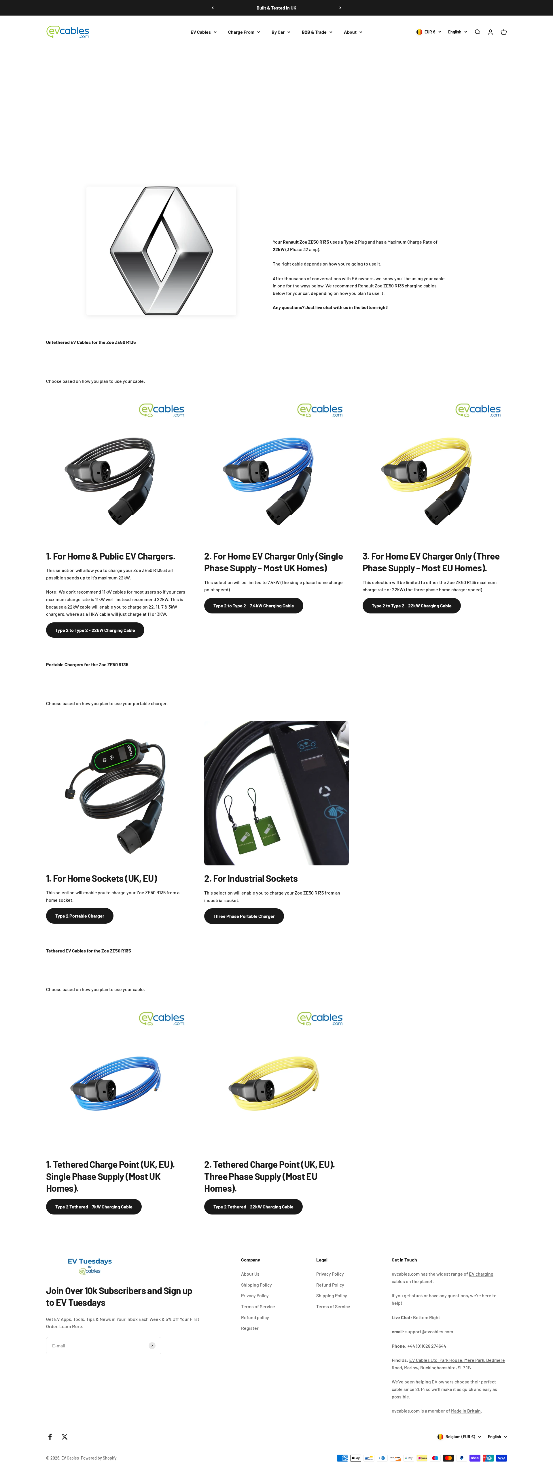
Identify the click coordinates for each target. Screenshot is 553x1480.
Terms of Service (258, 1306)
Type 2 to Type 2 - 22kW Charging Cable (95, 630)
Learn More (70, 1326)
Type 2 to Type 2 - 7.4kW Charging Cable (253, 605)
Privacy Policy (255, 1295)
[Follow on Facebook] (50, 1437)
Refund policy (255, 1317)
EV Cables (201, 32)
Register (250, 1328)
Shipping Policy (256, 1284)
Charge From (241, 32)
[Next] (340, 8)
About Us (250, 1273)
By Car (278, 32)
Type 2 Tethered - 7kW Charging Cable (93, 1206)
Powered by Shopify (99, 1457)
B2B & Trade (314, 32)
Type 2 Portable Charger (79, 915)
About (350, 32)
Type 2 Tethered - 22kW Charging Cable (253, 1206)
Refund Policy (330, 1284)
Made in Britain (466, 1410)
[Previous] (213, 8)
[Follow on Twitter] (65, 1437)
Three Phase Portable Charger (244, 916)
